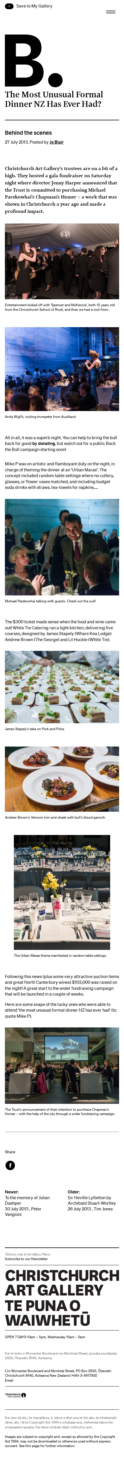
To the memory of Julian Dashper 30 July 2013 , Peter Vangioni (27, 1203)
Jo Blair (57, 142)
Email (9, 1380)
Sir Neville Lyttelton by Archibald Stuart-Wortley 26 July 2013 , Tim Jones (92, 1200)
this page (32, 1445)
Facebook (10, 1165)
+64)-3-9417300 (84, 1375)
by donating (43, 443)
